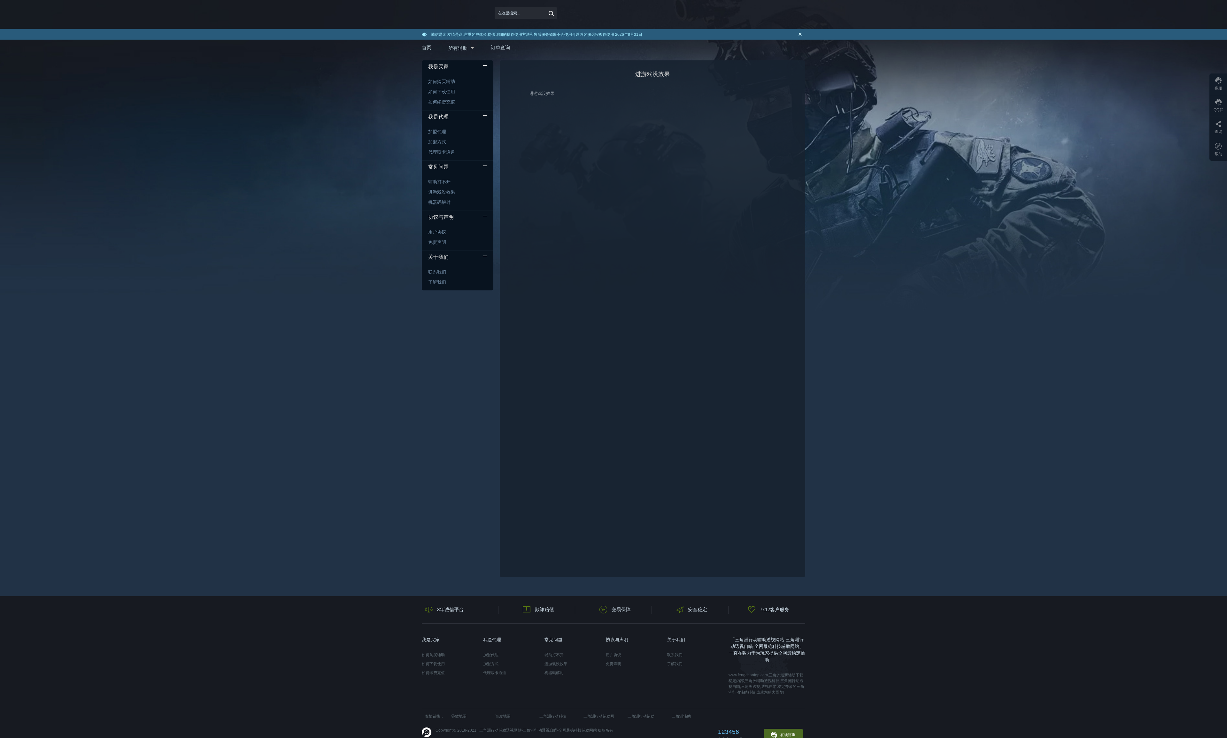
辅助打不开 (439, 181)
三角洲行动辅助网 (598, 716)
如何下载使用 (441, 91)
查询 (1218, 131)
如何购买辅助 (441, 81)
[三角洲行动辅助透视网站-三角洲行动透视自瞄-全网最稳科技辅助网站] (450, 13)
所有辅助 (457, 48)
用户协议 (437, 231)
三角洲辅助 (681, 716)
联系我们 (437, 271)
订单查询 (500, 47)
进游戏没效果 (441, 192)
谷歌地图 (459, 716)
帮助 (1218, 154)
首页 (426, 47)
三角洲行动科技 (552, 716)
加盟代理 (437, 131)
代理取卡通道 (441, 152)
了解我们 (437, 282)
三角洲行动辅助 (641, 716)
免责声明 (437, 242)
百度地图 (503, 716)
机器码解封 (439, 202)
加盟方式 (437, 141)
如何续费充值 (441, 101)
